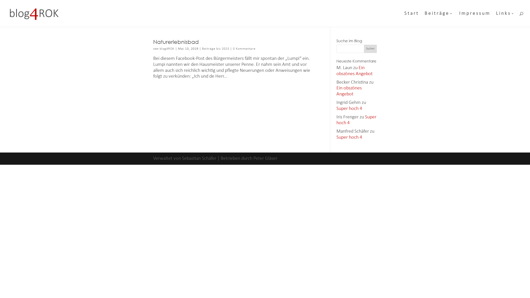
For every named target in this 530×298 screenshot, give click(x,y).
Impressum (474, 14)
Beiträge (437, 14)
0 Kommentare (244, 48)
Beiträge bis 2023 (215, 48)
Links (503, 14)
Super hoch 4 (349, 108)
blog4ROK (167, 48)
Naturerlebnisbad (176, 41)
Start (411, 14)
